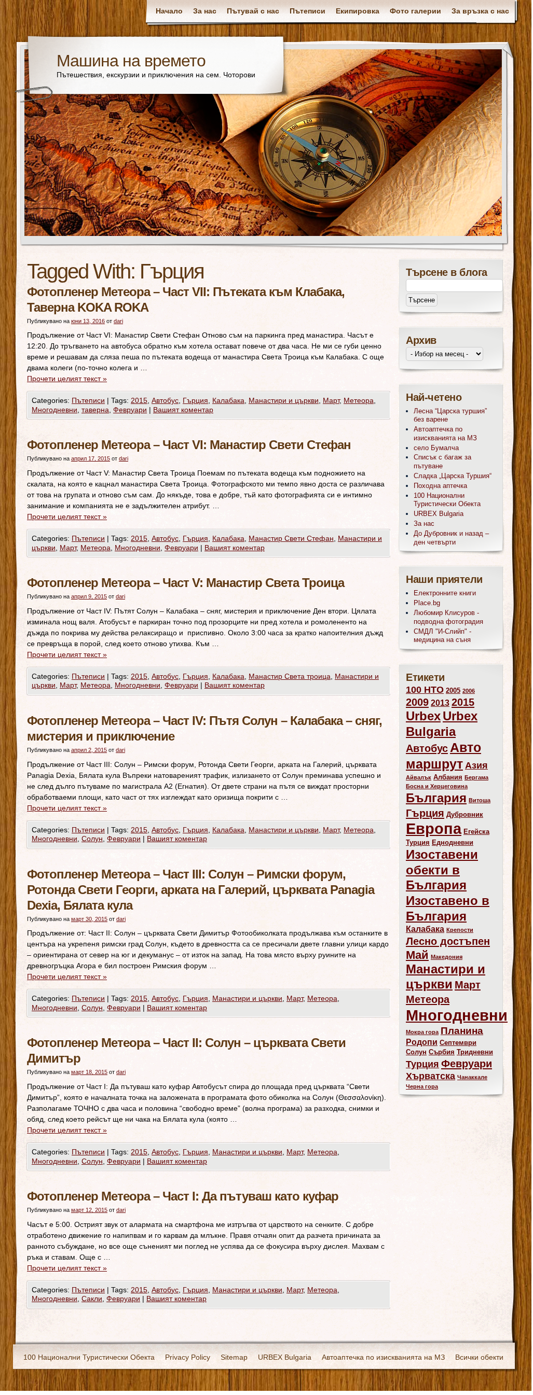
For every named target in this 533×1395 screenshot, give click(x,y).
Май (417, 954)
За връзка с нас (480, 11)
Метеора (359, 400)
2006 (468, 691)
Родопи (422, 1042)
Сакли (91, 1298)
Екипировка (357, 11)
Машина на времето (131, 60)
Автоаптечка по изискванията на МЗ (445, 433)
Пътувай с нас (253, 11)
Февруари (130, 410)
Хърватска (430, 1076)
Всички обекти (479, 1357)
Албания (447, 777)
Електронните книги (445, 593)
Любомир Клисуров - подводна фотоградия (448, 617)
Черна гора (422, 1086)
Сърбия (442, 1052)
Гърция (195, 400)
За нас (204, 11)
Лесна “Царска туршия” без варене (450, 415)
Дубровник (464, 814)
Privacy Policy (187, 1357)
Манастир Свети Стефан (291, 538)
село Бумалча (436, 448)
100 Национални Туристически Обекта (447, 500)
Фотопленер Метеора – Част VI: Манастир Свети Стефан (189, 445)
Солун (92, 838)
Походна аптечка (440, 486)
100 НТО (425, 690)
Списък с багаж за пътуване (442, 461)
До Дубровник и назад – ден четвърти (451, 537)
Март (331, 400)
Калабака (228, 400)
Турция (422, 1064)
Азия (476, 765)
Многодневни (54, 410)
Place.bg (427, 603)
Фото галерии (415, 11)
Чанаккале (472, 1077)
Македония (446, 957)
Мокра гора (422, 1032)
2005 (453, 690)
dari (118, 321)
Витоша (479, 800)
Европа (433, 828)
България (436, 798)
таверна (95, 410)
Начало (169, 11)
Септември (458, 1043)
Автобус (165, 400)
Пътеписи (307, 11)
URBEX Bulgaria (438, 514)
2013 (440, 703)
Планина (462, 1030)
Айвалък (418, 777)
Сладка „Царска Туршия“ (452, 476)
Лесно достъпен (448, 941)
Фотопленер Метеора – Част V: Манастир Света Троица (185, 583)
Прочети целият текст (67, 378)
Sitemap (234, 1357)
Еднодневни (452, 842)
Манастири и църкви (284, 400)
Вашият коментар (183, 410)
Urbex (423, 716)
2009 (417, 702)
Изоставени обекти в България (442, 870)
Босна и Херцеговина (437, 786)
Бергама (476, 777)
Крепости (459, 930)
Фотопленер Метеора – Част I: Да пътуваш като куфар (182, 1196)
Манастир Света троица (290, 676)
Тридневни (475, 1052)
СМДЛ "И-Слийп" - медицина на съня (442, 635)
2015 (139, 400)
